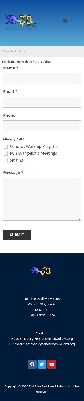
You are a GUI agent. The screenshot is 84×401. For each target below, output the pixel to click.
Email (10, 91)
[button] (65, 21)
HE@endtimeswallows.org (54, 339)
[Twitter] (42, 364)
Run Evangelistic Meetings (33, 153)
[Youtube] (51, 364)
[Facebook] (32, 364)
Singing (16, 160)
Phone (9, 115)
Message (13, 172)
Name (10, 67)
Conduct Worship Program (34, 146)
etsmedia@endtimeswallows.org (50, 344)
